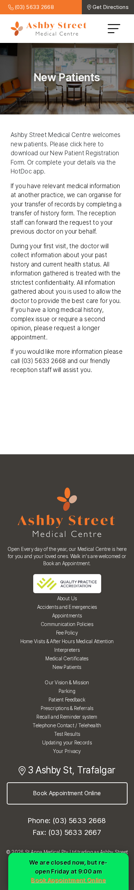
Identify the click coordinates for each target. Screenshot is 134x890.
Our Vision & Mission (67, 682)
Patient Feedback (67, 700)
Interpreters (67, 650)
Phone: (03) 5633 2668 (67, 820)
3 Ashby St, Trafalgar (70, 770)
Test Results (67, 734)
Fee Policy (67, 633)
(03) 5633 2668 (34, 7)
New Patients (67, 667)
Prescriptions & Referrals (67, 708)
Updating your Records (67, 742)
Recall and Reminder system (66, 717)
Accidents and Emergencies (67, 607)
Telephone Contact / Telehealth (67, 725)
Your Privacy (67, 751)
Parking (67, 691)
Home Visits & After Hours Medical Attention (67, 641)
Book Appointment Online (67, 793)
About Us (67, 598)
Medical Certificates (66, 658)
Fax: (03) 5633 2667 (67, 832)
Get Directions (111, 7)
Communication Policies (67, 624)
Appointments (67, 615)
